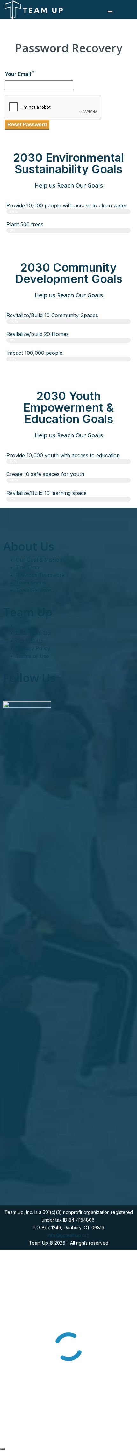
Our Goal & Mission (39, 559)
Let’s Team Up (33, 633)
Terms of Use (32, 656)
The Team (28, 567)
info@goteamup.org (68, 1235)
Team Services (34, 590)
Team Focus (31, 582)
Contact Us (29, 640)
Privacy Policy (33, 648)
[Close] (2, 1449)
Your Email (19, 73)
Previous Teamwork (40, 575)
